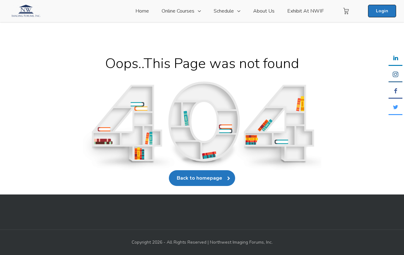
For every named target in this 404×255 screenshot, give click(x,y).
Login (382, 11)
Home (142, 11)
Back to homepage (199, 178)
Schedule (224, 11)
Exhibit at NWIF (305, 11)
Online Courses (178, 11)
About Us (264, 11)
